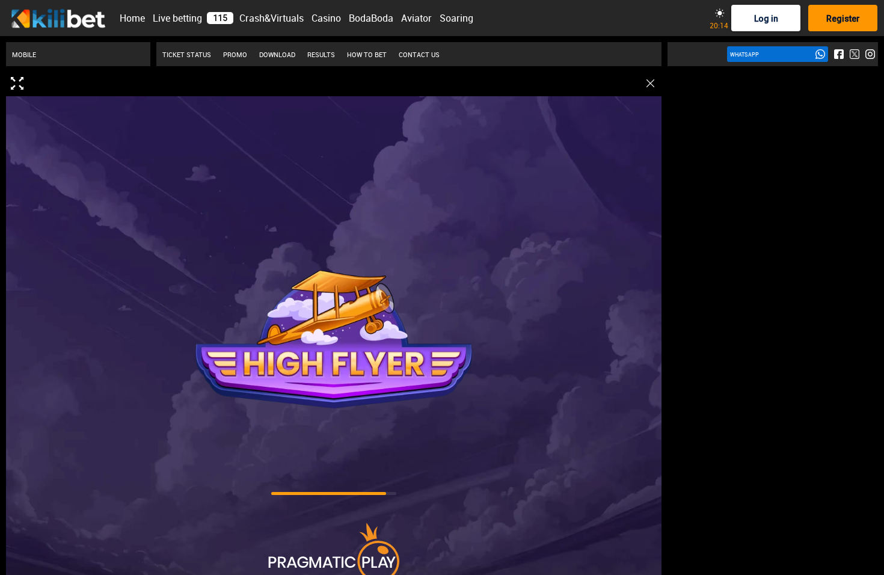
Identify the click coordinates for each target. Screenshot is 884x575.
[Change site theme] (719, 12)
